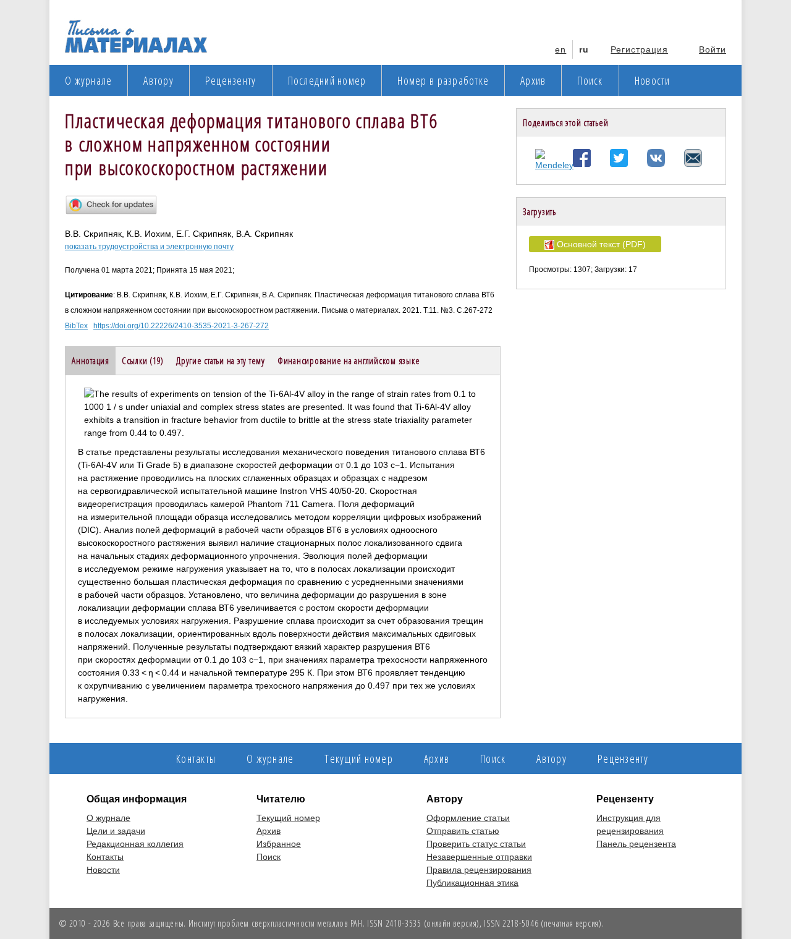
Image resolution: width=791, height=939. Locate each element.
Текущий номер (358, 758)
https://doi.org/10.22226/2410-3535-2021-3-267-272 (181, 325)
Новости (652, 80)
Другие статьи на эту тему (220, 360)
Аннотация (90, 360)
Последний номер (327, 80)
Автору (158, 80)
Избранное (278, 844)
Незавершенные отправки (479, 857)
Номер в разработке (443, 80)
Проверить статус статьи (476, 844)
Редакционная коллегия (135, 844)
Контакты (196, 758)
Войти (712, 49)
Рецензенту (230, 80)
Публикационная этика (472, 883)
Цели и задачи (116, 831)
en (560, 49)
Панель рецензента (636, 844)
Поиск (590, 80)
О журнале (88, 80)
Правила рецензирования (478, 870)
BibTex (76, 325)
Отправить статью (462, 831)
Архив (533, 80)
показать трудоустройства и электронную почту (149, 246)
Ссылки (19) (143, 360)
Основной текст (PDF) (600, 244)
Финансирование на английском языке (348, 360)
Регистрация (639, 49)
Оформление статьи (468, 818)
